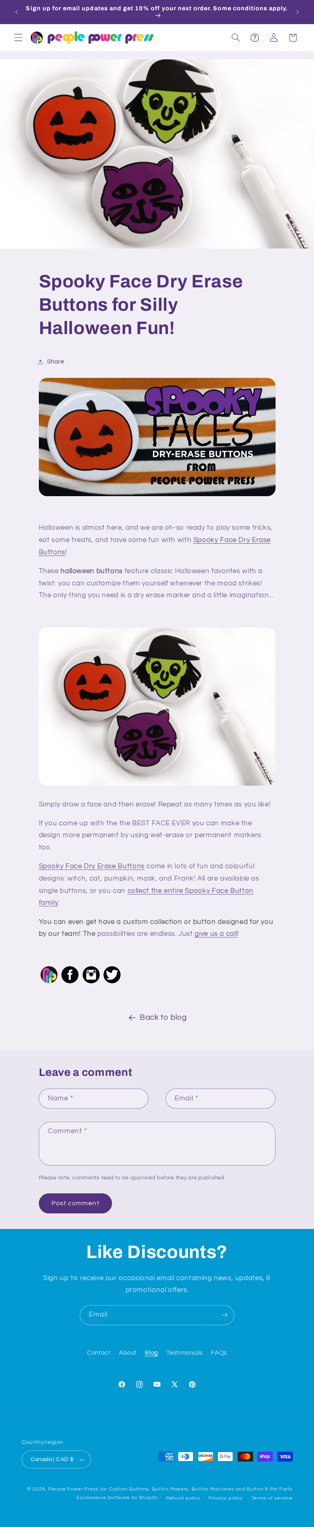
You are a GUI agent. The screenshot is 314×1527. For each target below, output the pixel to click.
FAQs (219, 1353)
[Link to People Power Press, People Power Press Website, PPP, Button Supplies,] (49, 983)
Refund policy (183, 1498)
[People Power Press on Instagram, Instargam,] (91, 983)
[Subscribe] (224, 1315)
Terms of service (272, 1498)
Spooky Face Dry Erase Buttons (92, 866)
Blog (151, 1353)
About (128, 1353)
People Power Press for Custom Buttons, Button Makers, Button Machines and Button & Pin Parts (170, 1489)
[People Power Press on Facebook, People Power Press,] (69, 983)
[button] (18, 37)
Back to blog (163, 1017)
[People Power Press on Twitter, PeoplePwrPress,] (112, 983)
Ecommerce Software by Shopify (116, 1497)
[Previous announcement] (16, 12)
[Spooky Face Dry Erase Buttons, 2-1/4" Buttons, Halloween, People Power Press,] (157, 437)
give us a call (216, 933)
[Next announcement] (298, 12)
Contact (98, 1353)
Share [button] (55, 362)
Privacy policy (226, 1498)
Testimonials (184, 1353)
